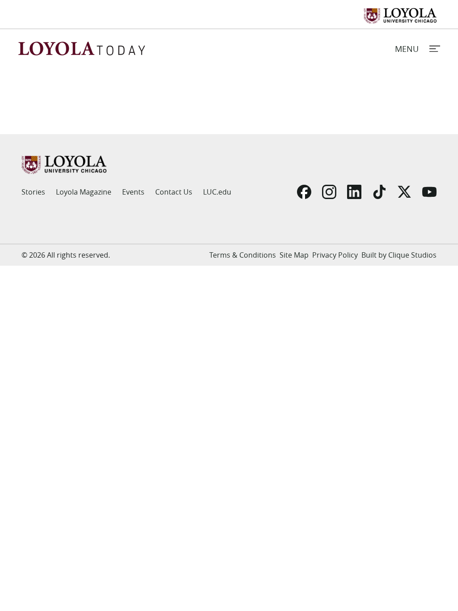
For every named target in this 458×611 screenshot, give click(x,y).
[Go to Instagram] (329, 192)
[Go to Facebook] (304, 192)
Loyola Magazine (83, 192)
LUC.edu (217, 192)
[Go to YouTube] (429, 192)
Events (133, 192)
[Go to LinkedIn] (354, 192)
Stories (33, 192)
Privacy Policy (335, 255)
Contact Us (173, 192)
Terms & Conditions (242, 255)
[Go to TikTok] (379, 192)
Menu (407, 48)
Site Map (294, 255)
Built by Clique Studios (399, 255)
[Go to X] (404, 192)
